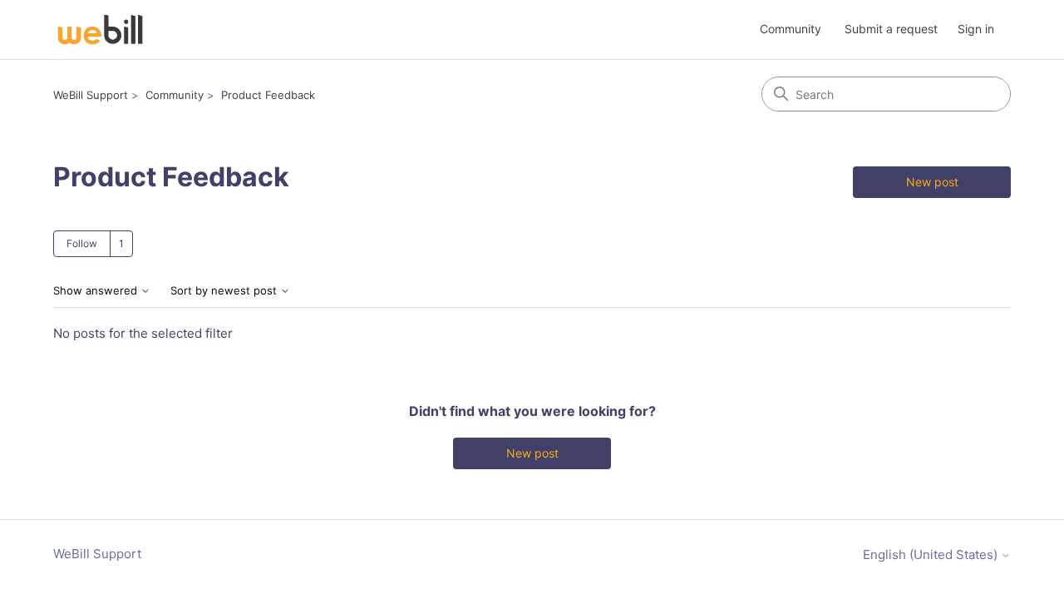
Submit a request (891, 29)
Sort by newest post (225, 291)
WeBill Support (90, 94)
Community (790, 29)
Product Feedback (268, 94)
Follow (81, 243)
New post (932, 182)
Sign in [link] (976, 29)
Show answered (96, 291)
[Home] (100, 29)
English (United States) (932, 554)
